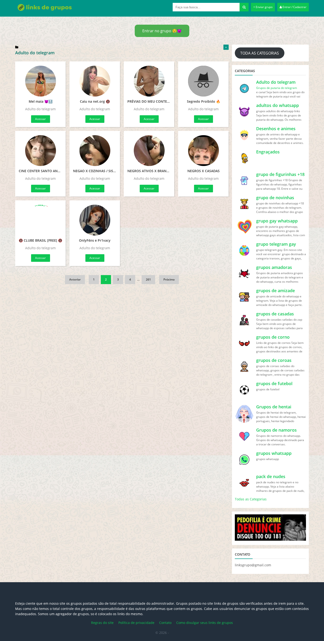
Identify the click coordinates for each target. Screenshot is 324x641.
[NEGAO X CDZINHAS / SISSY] (95, 150)
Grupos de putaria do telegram (276, 88)
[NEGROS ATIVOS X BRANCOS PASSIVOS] (149, 150)
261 (148, 279)
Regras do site (102, 622)
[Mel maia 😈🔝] (40, 81)
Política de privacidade (136, 622)
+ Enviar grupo (263, 7)
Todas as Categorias (251, 499)
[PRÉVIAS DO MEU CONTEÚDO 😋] (149, 81)
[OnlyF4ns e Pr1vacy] (95, 220)
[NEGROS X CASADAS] (203, 150)
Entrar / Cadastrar (294, 7)
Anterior (75, 279)
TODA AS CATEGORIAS (259, 53)
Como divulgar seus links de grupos (204, 622)
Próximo (169, 279)
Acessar (40, 119)
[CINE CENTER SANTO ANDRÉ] (40, 150)
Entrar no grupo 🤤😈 (162, 30)
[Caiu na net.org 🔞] (95, 81)
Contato (165, 622)
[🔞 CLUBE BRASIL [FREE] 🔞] (40, 220)
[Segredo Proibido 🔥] (203, 81)
